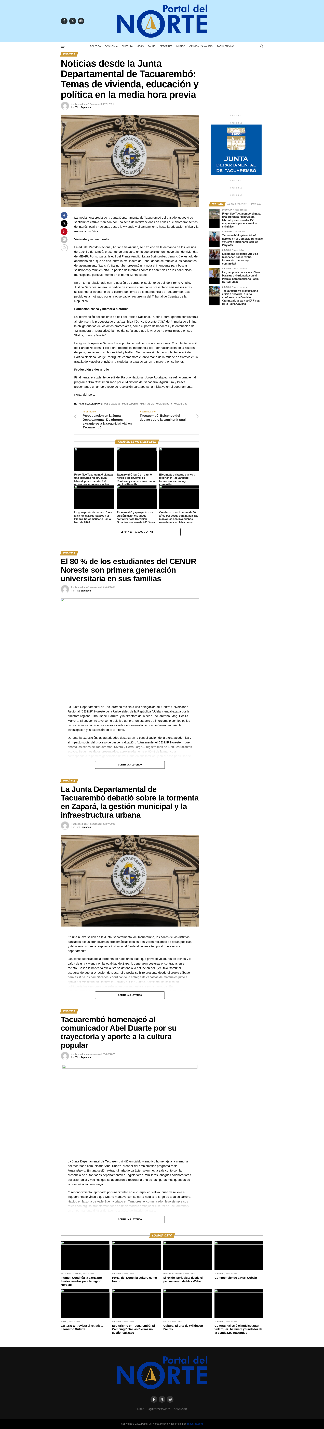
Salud (151, 46)
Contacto (180, 1409)
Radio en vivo (225, 46)
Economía (111, 46)
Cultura (127, 46)
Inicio (140, 1409)
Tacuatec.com (195, 1423)
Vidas (140, 46)
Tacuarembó (179, 404)
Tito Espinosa (83, 107)
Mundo (180, 46)
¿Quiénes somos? (159, 1409)
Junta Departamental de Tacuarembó (146, 404)
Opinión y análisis (200, 46)
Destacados (113, 404)
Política (95, 46)
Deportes (165, 46)
